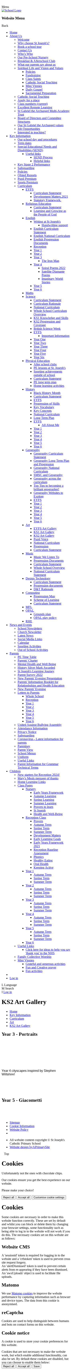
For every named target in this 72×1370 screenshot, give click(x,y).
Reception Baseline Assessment (46, 851)
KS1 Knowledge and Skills (51, 318)
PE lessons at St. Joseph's (50, 368)
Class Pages (25, 785)
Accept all (24, 1197)
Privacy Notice (27, 732)
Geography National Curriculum (46, 469)
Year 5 (38, 285)
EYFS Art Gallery (45, 528)
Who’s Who (25, 54)
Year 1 (38, 250)
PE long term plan (45, 382)
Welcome (23, 39)
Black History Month (47, 393)
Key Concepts (43, 410)
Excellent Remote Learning (35, 107)
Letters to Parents (28, 692)
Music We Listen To (46, 557)
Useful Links (26, 760)
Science (30, 296)
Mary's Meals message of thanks (38, 778)
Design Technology (38, 578)
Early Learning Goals (47, 839)
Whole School (35, 696)
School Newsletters (30, 628)
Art (28, 525)
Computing (33, 592)
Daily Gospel (34, 89)
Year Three (41, 346)
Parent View (25, 749)
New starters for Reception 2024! (39, 774)
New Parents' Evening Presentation (40, 678)
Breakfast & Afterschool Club (36, 61)
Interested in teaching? (32, 132)
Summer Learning (45, 803)
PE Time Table (27, 657)
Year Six (39, 357)
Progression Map (44, 596)
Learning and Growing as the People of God (50, 212)
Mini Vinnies (34, 86)
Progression (41, 546)
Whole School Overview (49, 567)
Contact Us (25, 50)
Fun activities (34, 971)
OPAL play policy (45, 617)
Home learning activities (49, 385)
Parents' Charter (28, 660)
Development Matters (47, 835)
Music (29, 553)
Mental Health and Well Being (37, 664)
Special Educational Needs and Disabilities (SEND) (37, 148)
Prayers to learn (43, 807)
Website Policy (19, 1129)
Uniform (23, 757)
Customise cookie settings (49, 1197)
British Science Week (47, 328)
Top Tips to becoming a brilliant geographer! (48, 487)
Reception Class (36, 817)
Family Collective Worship (34, 956)
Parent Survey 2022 (30, 674)
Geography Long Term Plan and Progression (51, 462)
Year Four (40, 350)
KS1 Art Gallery (44, 532)
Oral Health (41, 864)
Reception (40, 246)
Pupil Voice (41, 539)
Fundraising (33, 75)
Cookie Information (22, 1126)
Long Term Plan (44, 418)
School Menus (27, 753)
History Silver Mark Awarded (36, 667)
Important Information (55, 335)
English (30, 218)
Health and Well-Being (48, 814)
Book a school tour (30, 46)
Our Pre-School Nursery (33, 57)
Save (37, 1366)
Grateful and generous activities (45, 964)
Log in (14, 978)
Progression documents (48, 585)
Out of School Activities (33, 649)
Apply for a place (29, 100)
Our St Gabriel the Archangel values (40, 125)
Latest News (25, 635)
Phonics (39, 856)
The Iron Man (50, 261)
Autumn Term (42, 824)
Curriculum (25, 186)
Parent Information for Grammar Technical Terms (38, 765)
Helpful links (42, 161)
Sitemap (15, 1122)
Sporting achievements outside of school (48, 373)
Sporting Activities (29, 646)
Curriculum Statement (47, 193)
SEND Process (43, 157)
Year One (40, 339)
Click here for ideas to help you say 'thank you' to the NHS (48, 951)
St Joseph (40, 810)
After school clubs (45, 364)
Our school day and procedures (37, 139)
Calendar (23, 642)
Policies (30, 71)
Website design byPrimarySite (30, 1147)
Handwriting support (55, 225)
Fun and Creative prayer (41, 967)
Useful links (33, 153)
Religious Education (38, 203)
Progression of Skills (47, 403)
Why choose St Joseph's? (33, 43)
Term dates (24, 143)
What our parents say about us (37, 64)
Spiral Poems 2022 (53, 268)
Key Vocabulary (44, 407)
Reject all (8, 1197)
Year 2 (38, 253)
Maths (29, 293)
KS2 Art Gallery (44, 535)
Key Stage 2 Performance (34, 164)
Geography (33, 450)
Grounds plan (42, 614)
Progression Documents (49, 560)
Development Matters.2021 (51, 196)
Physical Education (38, 360)
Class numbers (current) (33, 103)
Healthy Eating (43, 860)
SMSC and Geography (48, 475)
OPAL (30, 610)
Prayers (38, 821)
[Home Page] (11, 10)
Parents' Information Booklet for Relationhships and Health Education (41, 683)
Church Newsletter (29, 632)
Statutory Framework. (47, 200)
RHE (29, 621)
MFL (29, 607)
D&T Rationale (43, 589)
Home (13, 32)
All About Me (50, 425)
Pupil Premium (27, 178)
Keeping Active (43, 867)
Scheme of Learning (46, 600)
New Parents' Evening (32, 689)
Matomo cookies (22, 1293)
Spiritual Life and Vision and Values (40, 68)
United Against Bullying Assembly (40, 724)
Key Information (20, 136)
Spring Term (41, 828)
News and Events (21, 625)
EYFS (30, 189)
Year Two (40, 343)
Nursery (31, 789)
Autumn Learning (45, 796)
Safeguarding (26, 168)
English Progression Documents (46, 241)
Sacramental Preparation (41, 93)
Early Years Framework (48, 792)
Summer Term (43, 831)
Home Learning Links (32, 782)
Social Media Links (30, 639)
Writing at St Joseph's (47, 221)
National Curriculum (47, 307)
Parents (14, 653)
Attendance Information (33, 728)
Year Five (40, 353)
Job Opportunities (29, 128)
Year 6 (38, 289)
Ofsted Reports (27, 175)
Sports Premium (28, 182)
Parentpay (24, 746)
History (30, 389)
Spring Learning (44, 799)
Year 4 (38, 264)
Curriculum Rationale (47, 303)
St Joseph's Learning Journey (36, 671)
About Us (16, 36)
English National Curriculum (52, 236)
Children (15, 771)
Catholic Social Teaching (41, 82)
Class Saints (33, 78)
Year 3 (38, 257)
